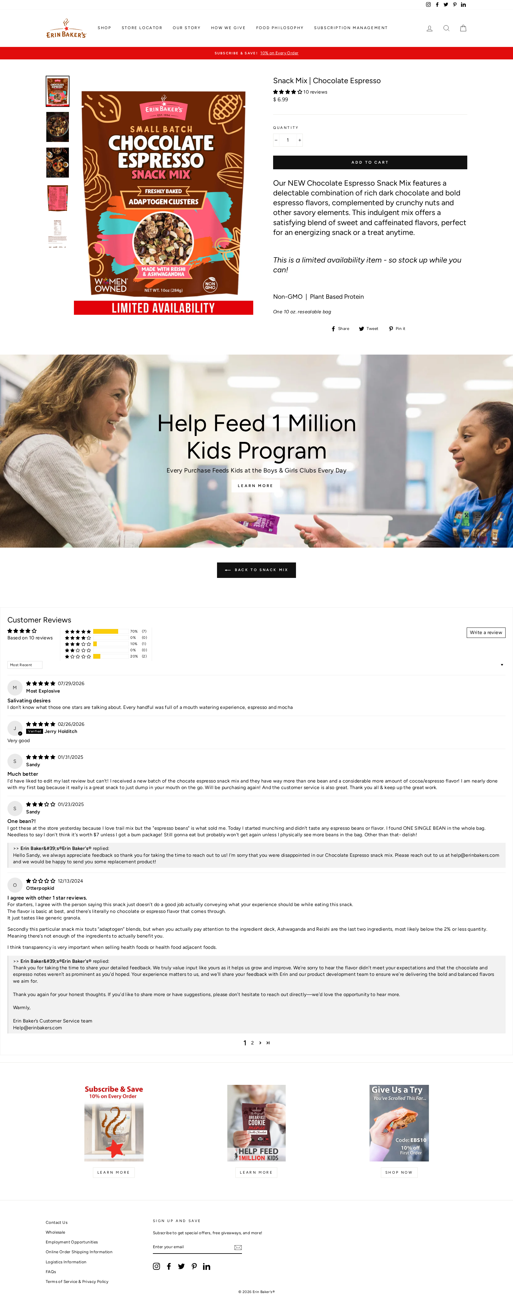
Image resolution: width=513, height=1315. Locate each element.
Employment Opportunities (72, 1242)
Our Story (187, 28)
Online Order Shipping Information (79, 1251)
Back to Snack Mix (261, 570)
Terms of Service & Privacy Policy (77, 1281)
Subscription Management (351, 28)
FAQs (51, 1271)
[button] (288, 92)
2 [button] (252, 1043)
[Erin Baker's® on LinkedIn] (206, 1266)
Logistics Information (66, 1261)
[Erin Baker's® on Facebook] (168, 1266)
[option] (256, 53)
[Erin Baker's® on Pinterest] (194, 1266)
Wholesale (55, 1232)
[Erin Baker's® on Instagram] (156, 1266)
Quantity (286, 128)
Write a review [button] (486, 632)
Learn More (256, 485)
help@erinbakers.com (475, 855)
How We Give (228, 28)
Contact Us (56, 1222)
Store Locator (142, 28)
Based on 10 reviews (30, 638)
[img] (41, 683)
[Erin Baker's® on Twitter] (181, 1266)
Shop (104, 28)
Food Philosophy (280, 28)
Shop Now (399, 1172)
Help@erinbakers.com (37, 1027)
